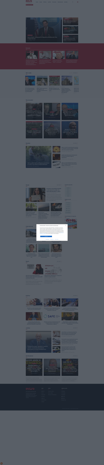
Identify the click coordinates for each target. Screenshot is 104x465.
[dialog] (52, 232)
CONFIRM (46, 236)
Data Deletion (47, 239)
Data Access (52, 239)
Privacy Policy (56, 239)
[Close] (66, 225)
